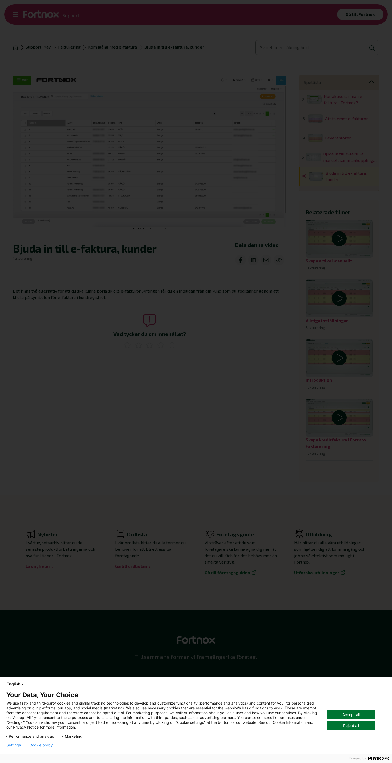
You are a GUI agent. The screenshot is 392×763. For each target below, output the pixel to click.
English (14, 684)
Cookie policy (41, 745)
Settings (13, 745)
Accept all (351, 714)
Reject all (351, 725)
